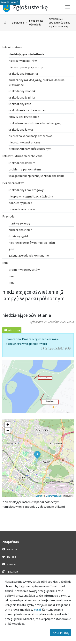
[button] (37, 455)
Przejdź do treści (10, 2)
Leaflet (38, 495)
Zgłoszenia (18, 22)
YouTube (11, 564)
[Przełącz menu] (67, 7)
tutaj (37, 609)
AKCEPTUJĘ (61, 633)
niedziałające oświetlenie (36, 22)
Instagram (12, 572)
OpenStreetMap (53, 495)
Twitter (11, 556)
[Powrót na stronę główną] (5, 22)
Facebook (11, 549)
